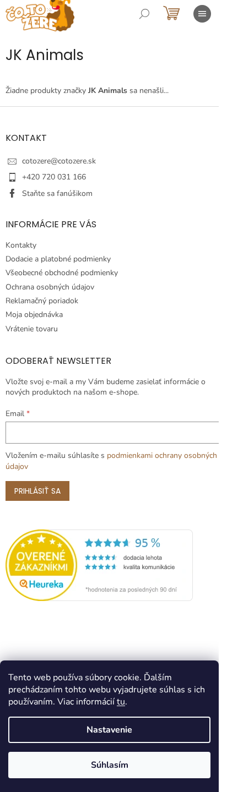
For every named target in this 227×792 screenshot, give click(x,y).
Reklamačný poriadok (42, 301)
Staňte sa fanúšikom (57, 193)
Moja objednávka (34, 314)
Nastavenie (109, 730)
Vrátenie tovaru (32, 329)
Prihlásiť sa (37, 490)
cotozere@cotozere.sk (59, 161)
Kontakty (21, 245)
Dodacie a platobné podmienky (58, 259)
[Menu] (202, 14)
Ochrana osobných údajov (50, 287)
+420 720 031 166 (54, 177)
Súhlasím (109, 765)
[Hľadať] (144, 14)
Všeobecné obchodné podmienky (62, 272)
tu (121, 702)
